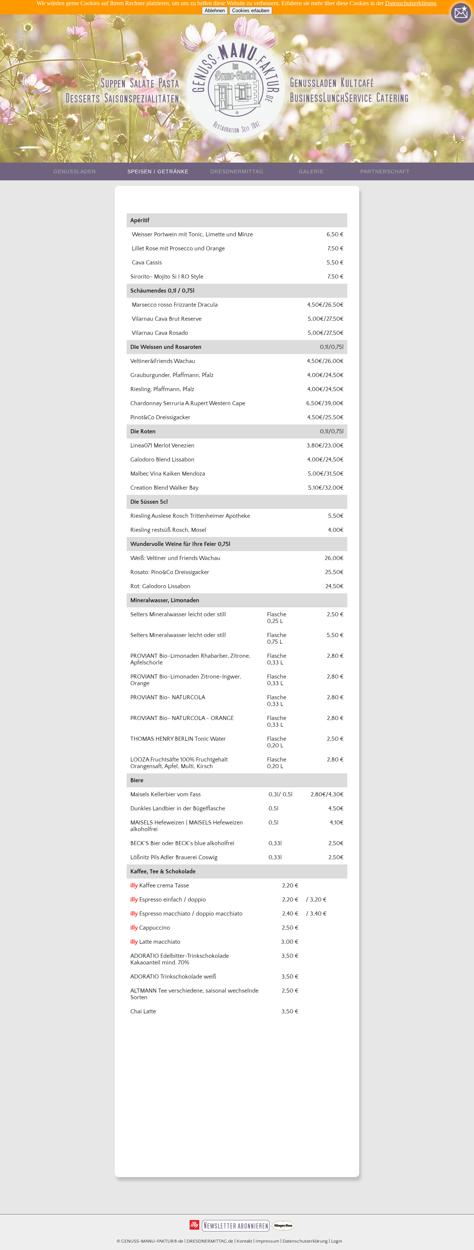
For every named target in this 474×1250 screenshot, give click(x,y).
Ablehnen (215, 10)
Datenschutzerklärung (410, 3)
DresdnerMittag (237, 171)
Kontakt (244, 1241)
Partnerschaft (385, 171)
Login (336, 1241)
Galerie (311, 171)
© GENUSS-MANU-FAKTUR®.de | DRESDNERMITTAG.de (175, 1241)
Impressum (267, 1241)
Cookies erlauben (250, 10)
